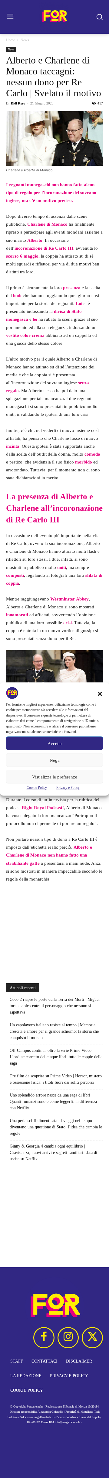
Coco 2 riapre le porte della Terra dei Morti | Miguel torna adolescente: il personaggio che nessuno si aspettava (55, 1005)
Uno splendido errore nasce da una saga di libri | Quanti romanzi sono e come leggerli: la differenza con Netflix (53, 1101)
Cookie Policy (37, 787)
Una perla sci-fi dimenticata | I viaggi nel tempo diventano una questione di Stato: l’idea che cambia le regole (56, 1127)
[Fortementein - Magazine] (54, 17)
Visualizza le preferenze (54, 776)
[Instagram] (68, 1337)
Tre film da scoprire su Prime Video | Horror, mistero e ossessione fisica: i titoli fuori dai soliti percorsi (56, 1079)
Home (10, 40)
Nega (55, 760)
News (25, 40)
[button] (100, 694)
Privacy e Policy (68, 787)
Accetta (55, 743)
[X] (92, 1337)
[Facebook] (43, 1337)
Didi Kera (18, 103)
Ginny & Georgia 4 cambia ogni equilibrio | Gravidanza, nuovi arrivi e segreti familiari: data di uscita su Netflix (53, 1152)
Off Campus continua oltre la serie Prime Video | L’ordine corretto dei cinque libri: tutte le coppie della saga (56, 1057)
